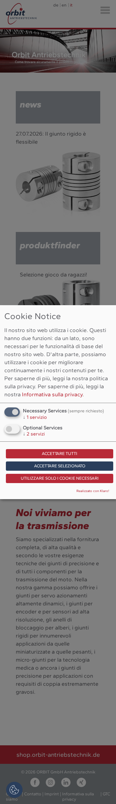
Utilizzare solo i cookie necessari (60, 478)
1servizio (35, 417)
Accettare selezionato (59, 466)
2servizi (34, 434)
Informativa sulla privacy (52, 394)
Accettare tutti (59, 453)
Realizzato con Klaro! (92, 491)
